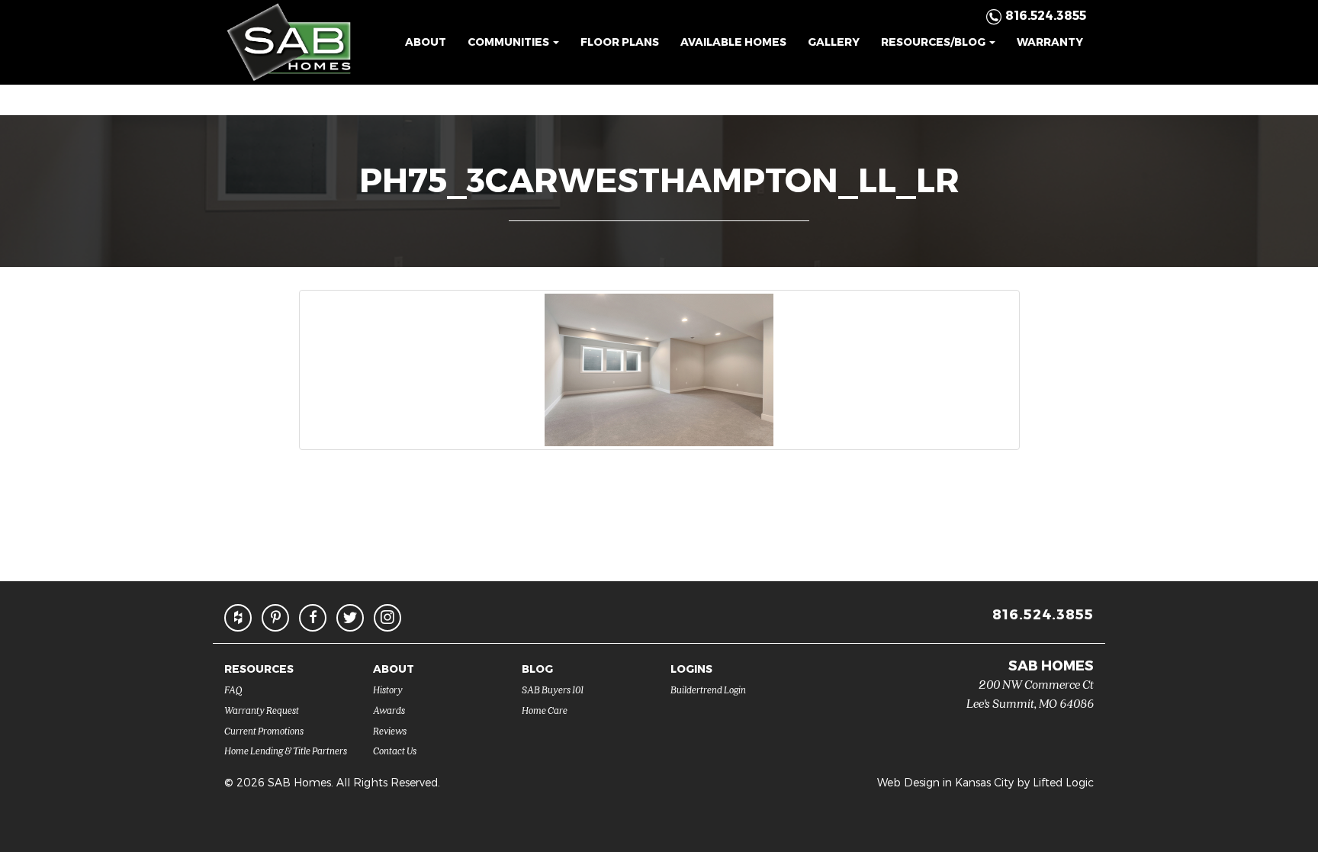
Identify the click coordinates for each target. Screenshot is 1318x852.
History (388, 689)
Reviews (390, 730)
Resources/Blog (934, 41)
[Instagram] (387, 618)
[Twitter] (350, 618)
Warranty (1050, 41)
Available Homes (733, 41)
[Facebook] (312, 618)
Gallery (834, 41)
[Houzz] (238, 618)
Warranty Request (261, 709)
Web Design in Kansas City (945, 782)
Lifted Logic (1063, 782)
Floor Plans (619, 41)
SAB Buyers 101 (552, 689)
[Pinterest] (275, 618)
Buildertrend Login (708, 689)
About (425, 41)
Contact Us (394, 750)
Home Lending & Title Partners (285, 750)
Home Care (544, 709)
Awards (389, 709)
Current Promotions (264, 730)
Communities (509, 41)
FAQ (233, 689)
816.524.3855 (1043, 614)
